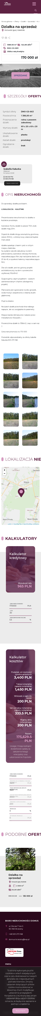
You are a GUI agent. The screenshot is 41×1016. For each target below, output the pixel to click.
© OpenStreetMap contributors (30, 524)
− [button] (4, 473)
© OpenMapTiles (17, 524)
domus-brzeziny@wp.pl (19, 939)
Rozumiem (20, 1011)
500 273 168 (9, 179)
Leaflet (9, 524)
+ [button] (4, 470)
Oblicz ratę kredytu (15, 51)
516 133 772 (9, 177)
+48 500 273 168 (16, 934)
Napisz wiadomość (12, 183)
